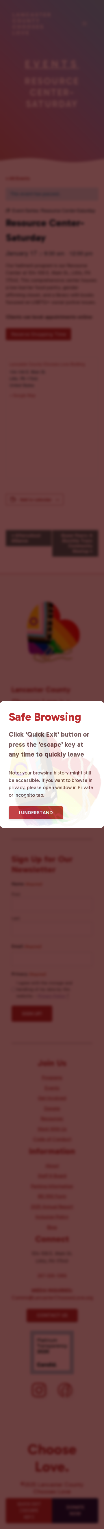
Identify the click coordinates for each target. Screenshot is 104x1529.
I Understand (36, 812)
